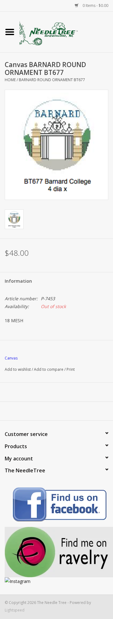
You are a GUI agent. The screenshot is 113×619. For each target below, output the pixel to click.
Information (18, 281)
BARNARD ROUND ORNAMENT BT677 (52, 79)
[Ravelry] (56, 552)
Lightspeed (14, 610)
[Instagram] (56, 581)
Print (71, 369)
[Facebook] (56, 506)
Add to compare (49, 369)
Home (10, 79)
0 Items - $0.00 (95, 5)
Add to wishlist (18, 369)
